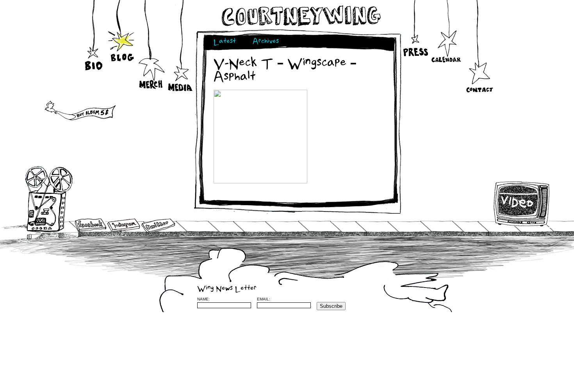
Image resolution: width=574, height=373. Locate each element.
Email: (263, 299)
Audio (49, 199)
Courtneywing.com (300, 16)
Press (415, 39)
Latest (225, 41)
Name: (203, 299)
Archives (266, 41)
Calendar (446, 46)
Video (522, 203)
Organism (470, 299)
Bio (94, 46)
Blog (122, 46)
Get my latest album (63, 111)
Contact (479, 80)
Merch (151, 73)
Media (180, 78)
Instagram (123, 224)
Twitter (157, 226)
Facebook (90, 225)
